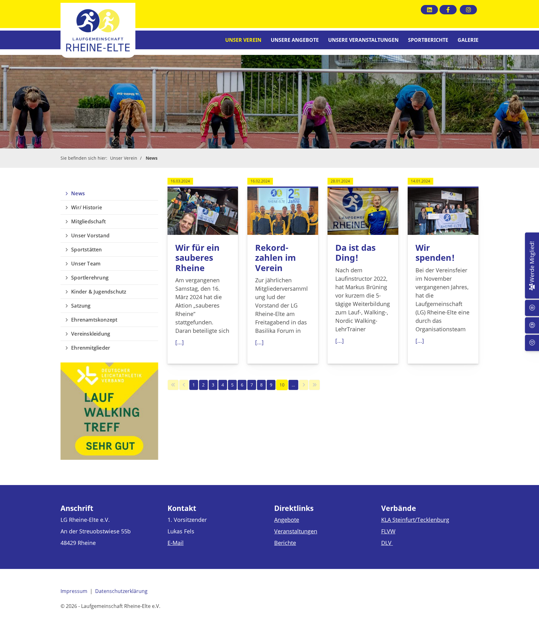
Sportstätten (86, 249)
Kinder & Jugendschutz (98, 291)
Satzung (80, 305)
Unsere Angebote (295, 39)
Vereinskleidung (90, 333)
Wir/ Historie (86, 207)
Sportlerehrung (90, 277)
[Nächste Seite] (303, 385)
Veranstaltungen (295, 531)
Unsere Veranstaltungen (363, 39)
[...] (179, 342)
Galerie (468, 39)
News (152, 158)
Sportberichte (428, 39)
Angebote (286, 519)
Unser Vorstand (90, 235)
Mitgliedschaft (88, 221)
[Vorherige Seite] (184, 385)
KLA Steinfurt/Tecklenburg (415, 519)
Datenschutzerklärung (121, 591)
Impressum (74, 591)
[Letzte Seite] (314, 385)
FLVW (388, 531)
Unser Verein (243, 39)
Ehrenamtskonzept (94, 319)
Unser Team (85, 263)
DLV (387, 542)
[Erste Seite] (173, 385)
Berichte (285, 542)
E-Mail (176, 542)
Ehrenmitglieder (90, 347)
